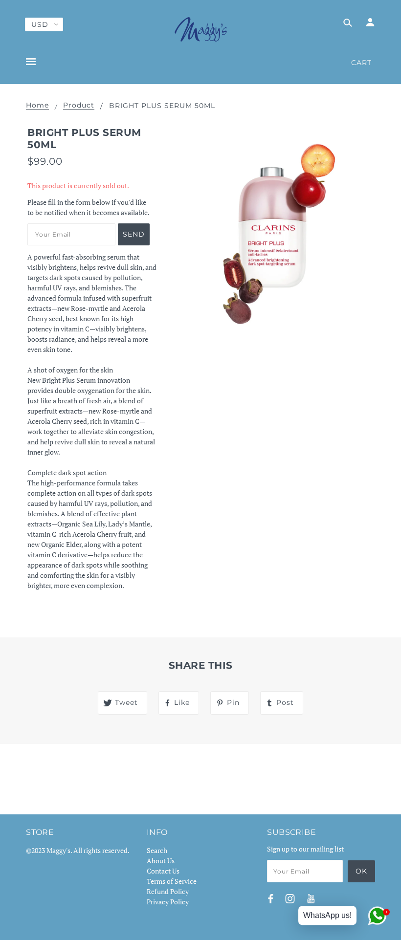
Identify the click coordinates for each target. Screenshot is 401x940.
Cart (361, 62)
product (78, 105)
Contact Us (163, 870)
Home (37, 105)
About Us (161, 860)
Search (157, 850)
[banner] (201, 29)
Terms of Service (172, 881)
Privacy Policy (168, 901)
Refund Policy (168, 891)
